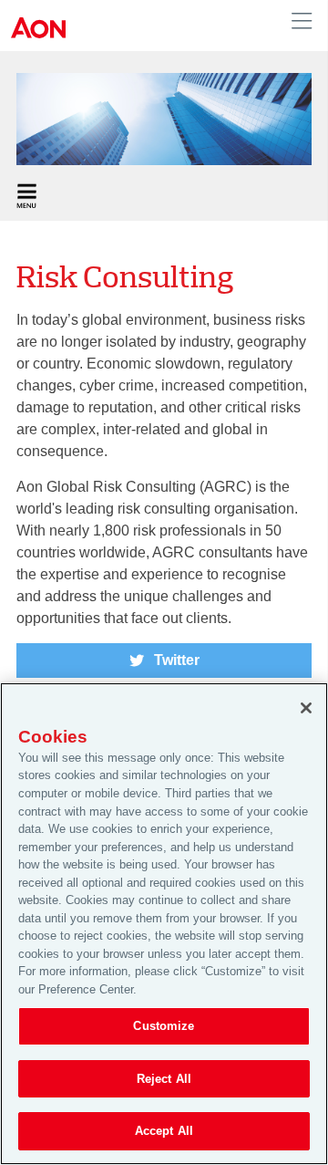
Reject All (164, 1079)
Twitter (177, 660)
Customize (163, 1026)
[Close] (306, 708)
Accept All (164, 1131)
